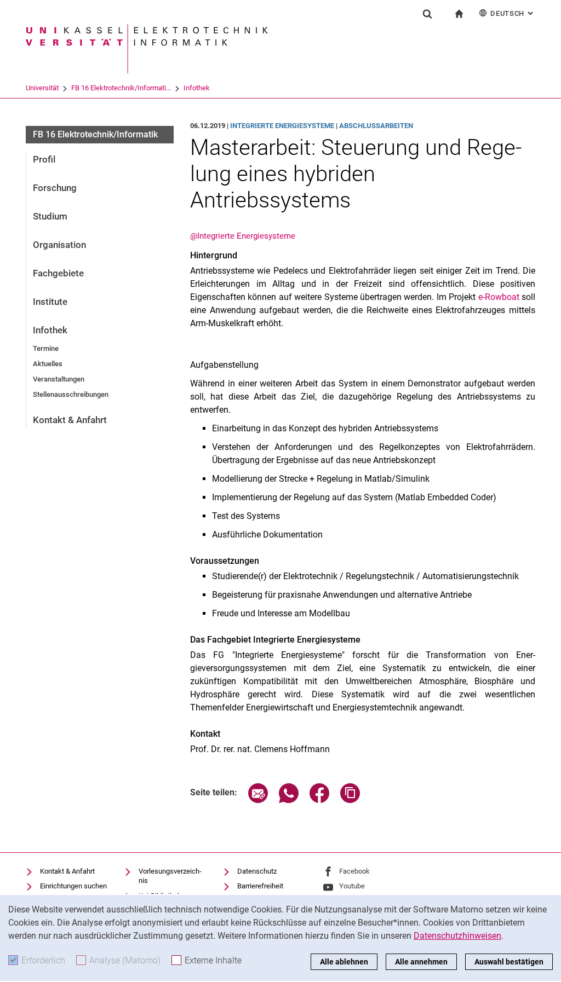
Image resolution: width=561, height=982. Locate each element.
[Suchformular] (427, 13)
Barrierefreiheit (260, 886)
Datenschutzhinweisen (457, 936)
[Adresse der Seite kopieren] (350, 800)
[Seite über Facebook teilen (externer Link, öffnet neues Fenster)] (319, 800)
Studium (50, 216)
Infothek (197, 88)
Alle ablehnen (344, 961)
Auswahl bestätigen (508, 961)
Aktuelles (47, 364)
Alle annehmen (421, 961)
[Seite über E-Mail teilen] (258, 800)
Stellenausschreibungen (70, 394)
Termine (46, 348)
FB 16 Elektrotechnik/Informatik (95, 134)
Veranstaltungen (58, 379)
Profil (44, 159)
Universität (42, 88)
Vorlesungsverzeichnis (170, 876)
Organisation (59, 244)
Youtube (352, 886)
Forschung (55, 187)
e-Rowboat (498, 297)
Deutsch (512, 13)
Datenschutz (257, 871)
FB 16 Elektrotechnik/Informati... (121, 88)
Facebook (354, 871)
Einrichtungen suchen (73, 886)
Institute (50, 301)
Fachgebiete (58, 273)
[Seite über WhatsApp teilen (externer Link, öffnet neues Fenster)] (289, 800)
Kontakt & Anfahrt (70, 419)
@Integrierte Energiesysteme (242, 236)
